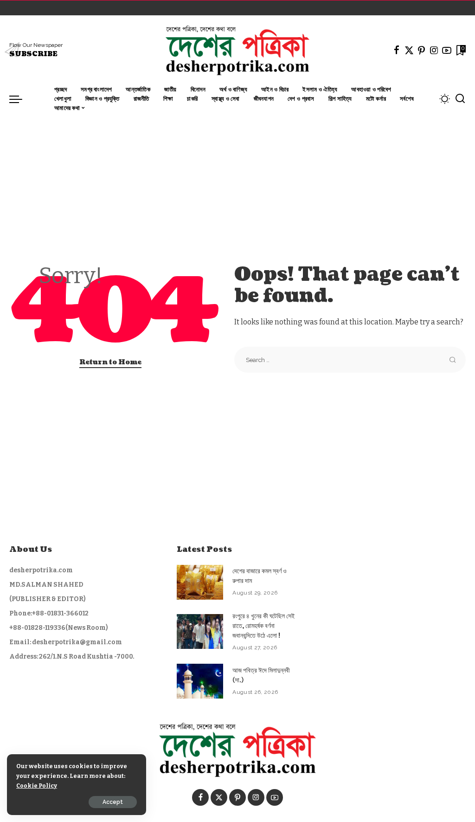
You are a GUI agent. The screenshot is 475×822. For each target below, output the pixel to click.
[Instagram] (434, 50)
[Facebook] (396, 50)
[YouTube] (446, 50)
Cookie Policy (36, 785)
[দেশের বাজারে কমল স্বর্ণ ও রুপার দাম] (200, 582)
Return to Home (110, 362)
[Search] (460, 99)
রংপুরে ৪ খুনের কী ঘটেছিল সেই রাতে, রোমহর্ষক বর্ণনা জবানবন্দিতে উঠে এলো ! (263, 626)
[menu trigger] (20, 99)
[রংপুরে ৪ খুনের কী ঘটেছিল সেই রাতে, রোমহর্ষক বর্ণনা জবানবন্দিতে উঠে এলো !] (200, 631)
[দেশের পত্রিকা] (237, 50)
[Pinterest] (421, 50)
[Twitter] (409, 50)
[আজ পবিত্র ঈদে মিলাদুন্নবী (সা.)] (200, 681)
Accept (113, 802)
